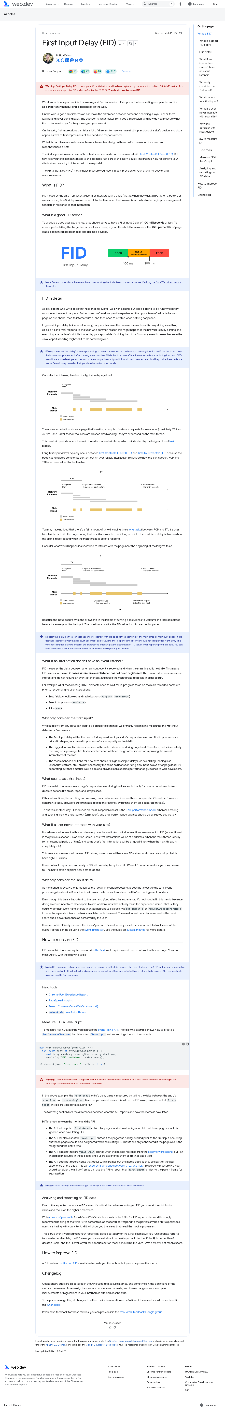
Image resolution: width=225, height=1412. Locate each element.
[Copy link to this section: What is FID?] (67, 186)
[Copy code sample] (187, 1044)
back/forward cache (160, 1152)
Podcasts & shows (156, 1387)
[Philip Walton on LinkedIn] (67, 61)
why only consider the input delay (74, 363)
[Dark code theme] (183, 1044)
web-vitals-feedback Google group (141, 1312)
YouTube (189, 1376)
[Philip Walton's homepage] (81, 61)
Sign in (217, 3)
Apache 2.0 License (55, 1344)
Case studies (153, 1382)
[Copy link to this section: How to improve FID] (80, 1253)
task (171, 441)
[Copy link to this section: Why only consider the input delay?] (97, 880)
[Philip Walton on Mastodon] (72, 61)
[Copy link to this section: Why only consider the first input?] (96, 718)
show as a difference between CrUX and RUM (116, 1165)
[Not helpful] (180, 33)
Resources (51, 3)
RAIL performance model (141, 810)
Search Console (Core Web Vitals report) (73, 1006)
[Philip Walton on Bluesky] (76, 61)
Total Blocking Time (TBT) (145, 967)
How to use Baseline (108, 3)
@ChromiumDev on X (196, 1371)
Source (126, 71)
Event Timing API (94, 930)
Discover (68, 3)
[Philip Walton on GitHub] (62, 61)
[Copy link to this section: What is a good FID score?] (85, 215)
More (128, 3)
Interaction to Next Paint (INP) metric (159, 86)
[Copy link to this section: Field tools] (61, 988)
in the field (99, 950)
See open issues (116, 1376)
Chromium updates (157, 1376)
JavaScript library (67, 1012)
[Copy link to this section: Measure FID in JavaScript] (84, 1022)
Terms (7, 1405)
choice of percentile (61, 1217)
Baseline (85, 3)
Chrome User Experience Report (68, 994)
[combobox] (158, 4)
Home (45, 33)
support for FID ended (72, 90)
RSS (187, 1390)
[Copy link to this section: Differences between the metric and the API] (98, 1122)
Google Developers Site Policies (102, 1344)
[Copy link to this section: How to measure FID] (81, 940)
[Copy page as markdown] (131, 43)
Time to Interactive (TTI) (152, 453)
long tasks (135, 529)
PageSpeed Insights (61, 1000)
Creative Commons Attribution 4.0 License (130, 1341)
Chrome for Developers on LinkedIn (199, 1383)
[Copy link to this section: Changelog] (64, 1274)
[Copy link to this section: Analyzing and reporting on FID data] (99, 1198)
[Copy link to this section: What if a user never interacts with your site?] (113, 825)
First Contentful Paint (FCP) (156, 154)
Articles (9, 14)
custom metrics (136, 930)
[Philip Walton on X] (58, 61)
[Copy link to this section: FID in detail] (66, 299)
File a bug (113, 1371)
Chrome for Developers (159, 1371)
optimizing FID (68, 1263)
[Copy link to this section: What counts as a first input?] (88, 779)
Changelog (53, 1305)
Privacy (17, 1405)
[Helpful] (175, 33)
